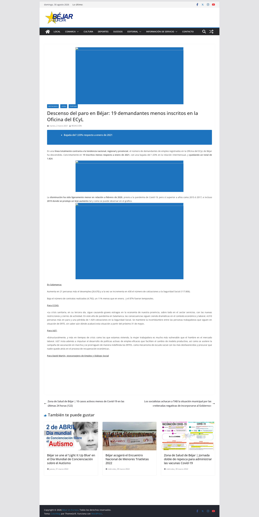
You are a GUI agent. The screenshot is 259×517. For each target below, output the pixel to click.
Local (57, 31)
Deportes (103, 31)
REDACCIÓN (76, 125)
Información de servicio (160, 31)
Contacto (188, 31)
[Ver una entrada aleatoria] (211, 31)
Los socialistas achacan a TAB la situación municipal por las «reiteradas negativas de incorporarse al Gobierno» (177, 403)
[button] (77, 32)
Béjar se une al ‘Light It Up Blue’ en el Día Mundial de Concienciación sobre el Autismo (71, 459)
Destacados (53, 106)
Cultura (88, 31)
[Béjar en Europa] (47, 31)
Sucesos (118, 31)
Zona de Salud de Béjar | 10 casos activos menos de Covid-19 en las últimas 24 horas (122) (86, 403)
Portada (73, 106)
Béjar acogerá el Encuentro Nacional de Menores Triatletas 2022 (127, 459)
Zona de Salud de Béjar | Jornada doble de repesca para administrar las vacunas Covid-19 (188, 459)
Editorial (132, 31)
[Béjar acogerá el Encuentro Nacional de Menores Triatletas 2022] (129, 424)
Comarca (70, 31)
